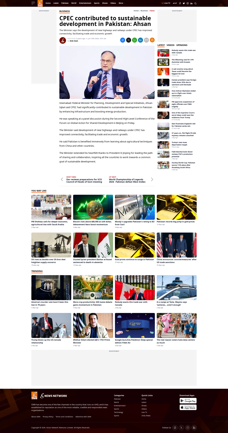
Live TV (144, 412)
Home (136, 11)
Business (144, 11)
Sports (116, 409)
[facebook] (122, 40)
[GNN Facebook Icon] (180, 3)
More (121, 3)
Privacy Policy (48, 417)
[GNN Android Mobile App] (188, 400)
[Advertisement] (44, 48)
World (116, 402)
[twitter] (128, 40)
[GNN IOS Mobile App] (188, 407)
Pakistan (117, 399)
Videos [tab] (170, 45)
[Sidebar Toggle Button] (33, 3)
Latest (144, 402)
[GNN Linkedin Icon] (191, 3)
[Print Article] (152, 40)
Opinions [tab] (181, 45)
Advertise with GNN (83, 417)
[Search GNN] (195, 3)
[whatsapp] (134, 40)
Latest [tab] (161, 45)
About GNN (35, 417)
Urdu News (146, 415)
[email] (146, 40)
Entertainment (120, 405)
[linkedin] (140, 40)
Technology (118, 412)
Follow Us (166, 427)
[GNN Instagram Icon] (188, 3)
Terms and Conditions (64, 417)
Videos (144, 409)
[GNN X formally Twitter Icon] (184, 3)
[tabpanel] (177, 110)
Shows (144, 405)
